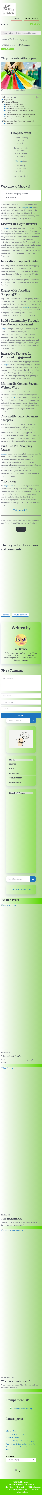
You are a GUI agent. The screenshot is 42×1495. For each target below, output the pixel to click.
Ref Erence (24, 40)
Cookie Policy (8, 1487)
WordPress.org (15, 782)
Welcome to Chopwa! (10, 102)
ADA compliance (22, 1492)
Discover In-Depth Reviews (14, 104)
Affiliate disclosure (34, 1487)
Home (5, 33)
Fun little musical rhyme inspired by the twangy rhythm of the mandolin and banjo (20, 1446)
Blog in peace (24, 1482)
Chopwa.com (27, 207)
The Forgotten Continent (15, 1434)
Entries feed (14, 773)
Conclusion (9, 119)
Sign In (17, 19)
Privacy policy (20, 1487)
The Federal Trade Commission (16, 1489)
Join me (21, 529)
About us (12, 33)
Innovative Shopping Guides (15, 106)
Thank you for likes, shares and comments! (18, 121)
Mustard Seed (11, 1431)
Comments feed (15, 778)
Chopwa (18, 161)
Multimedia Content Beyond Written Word (19, 117)
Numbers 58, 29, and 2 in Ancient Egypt (20, 1441)
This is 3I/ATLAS (11, 1056)
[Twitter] (35, 24)
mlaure (18, 1484)
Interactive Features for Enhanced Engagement (21, 114)
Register (12, 764)
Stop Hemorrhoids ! (12, 1218)
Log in (11, 769)
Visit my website (21, 510)
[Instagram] (38, 24)
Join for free (21, 602)
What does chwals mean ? (15, 1381)
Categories (10, 1456)
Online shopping (20, 615)
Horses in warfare (12, 1437)
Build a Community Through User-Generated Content (20, 111)
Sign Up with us (31, 19)
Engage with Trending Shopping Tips (17, 108)
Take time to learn (11, 123)
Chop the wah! (8, 100)
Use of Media (34, 1489)
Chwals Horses (7, 1377)
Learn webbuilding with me (21, 889)
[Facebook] (31, 24)
